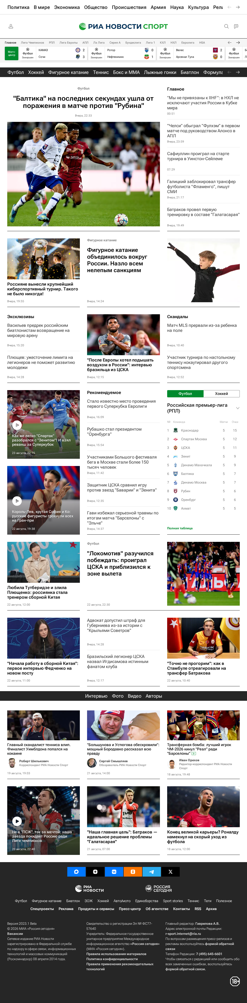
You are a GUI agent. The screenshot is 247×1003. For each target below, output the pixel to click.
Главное (10, 42)
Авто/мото (122, 901)
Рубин (185, 491)
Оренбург (188, 500)
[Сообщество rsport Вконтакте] (114, 872)
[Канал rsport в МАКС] (76, 872)
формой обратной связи (185, 969)
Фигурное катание (102, 240)
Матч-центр (11, 53)
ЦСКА (185, 448)
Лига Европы (69, 42)
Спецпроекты (42, 909)
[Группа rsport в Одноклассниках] (133, 872)
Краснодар (190, 430)
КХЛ (163, 42)
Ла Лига (99, 42)
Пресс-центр (130, 909)
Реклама (66, 909)
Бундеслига (133, 42)
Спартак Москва (194, 439)
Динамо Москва (193, 482)
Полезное (224, 901)
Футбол (83, 88)
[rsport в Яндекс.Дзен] (95, 872)
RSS (198, 909)
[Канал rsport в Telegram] (152, 872)
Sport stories (173, 901)
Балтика (187, 474)
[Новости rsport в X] (170, 872)
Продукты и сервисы (96, 909)
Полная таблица (180, 528)
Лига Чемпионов (32, 42)
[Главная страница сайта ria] (107, 26)
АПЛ (85, 42)
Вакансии (15, 934)
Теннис (193, 901)
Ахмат (186, 508)
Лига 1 (150, 42)
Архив (211, 909)
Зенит (185, 456)
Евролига (187, 42)
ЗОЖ (89, 901)
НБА (202, 42)
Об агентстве (157, 909)
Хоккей (103, 901)
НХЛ (174, 42)
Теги (207, 901)
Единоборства (146, 901)
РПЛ (52, 42)
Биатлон (73, 901)
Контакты (181, 909)
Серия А (115, 42)
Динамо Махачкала (196, 465)
